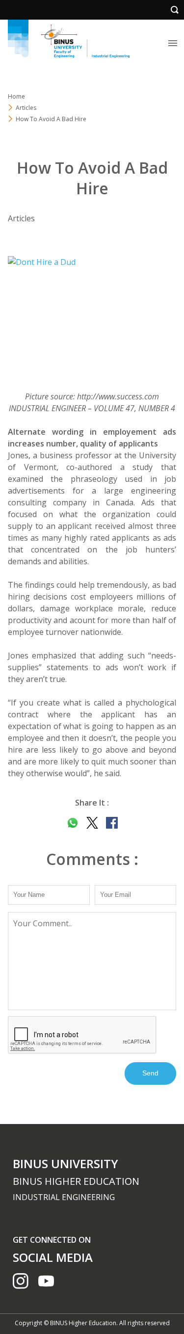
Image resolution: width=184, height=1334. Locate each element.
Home (16, 96)
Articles (26, 108)
